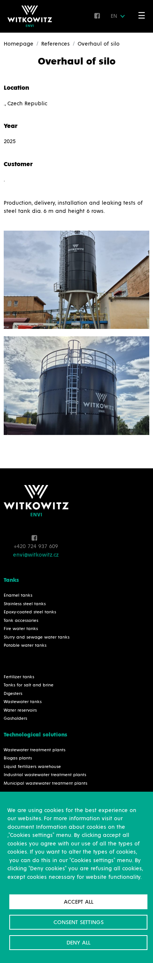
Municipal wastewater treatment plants (45, 783)
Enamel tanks (18, 595)
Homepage (18, 44)
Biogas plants (18, 758)
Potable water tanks (25, 645)
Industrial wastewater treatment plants (45, 775)
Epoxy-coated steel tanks (30, 612)
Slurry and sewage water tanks (36, 637)
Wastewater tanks (23, 702)
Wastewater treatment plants (34, 750)
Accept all (78, 902)
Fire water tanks (21, 629)
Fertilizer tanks (19, 677)
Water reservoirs (20, 710)
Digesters (13, 694)
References (55, 44)
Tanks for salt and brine (28, 685)
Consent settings (78, 922)
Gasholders (15, 718)
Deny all (78, 943)
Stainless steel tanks (25, 604)
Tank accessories (21, 621)
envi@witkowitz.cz (36, 555)
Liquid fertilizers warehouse (32, 767)
